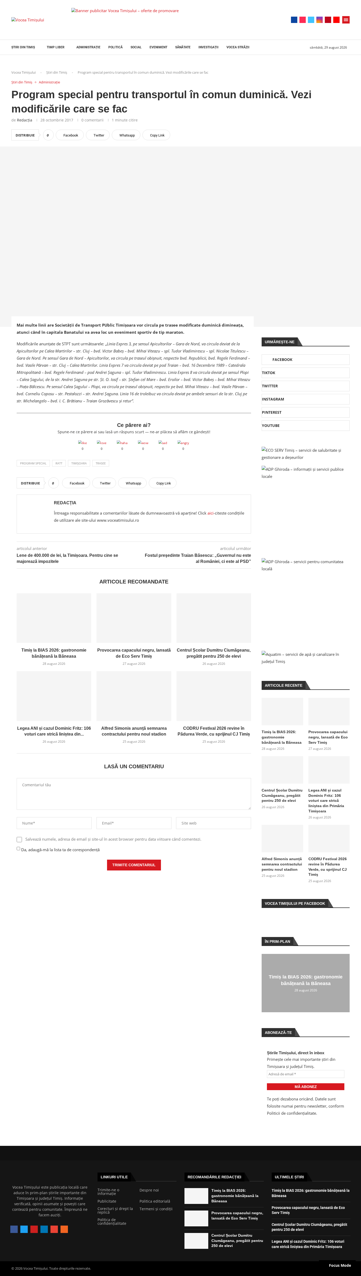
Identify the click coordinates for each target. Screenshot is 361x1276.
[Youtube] (336, 20)
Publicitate (107, 1201)
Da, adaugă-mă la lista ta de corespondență (60, 849)
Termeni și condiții (156, 1209)
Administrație (88, 47)
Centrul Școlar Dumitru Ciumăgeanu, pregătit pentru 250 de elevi (282, 795)
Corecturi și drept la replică (115, 1210)
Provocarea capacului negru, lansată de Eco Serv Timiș (328, 737)
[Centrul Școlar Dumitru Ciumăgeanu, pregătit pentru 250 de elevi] (214, 618)
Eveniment (158, 47)
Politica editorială (155, 1201)
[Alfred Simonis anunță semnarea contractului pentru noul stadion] (133, 696)
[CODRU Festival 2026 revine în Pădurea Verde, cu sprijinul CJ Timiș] (214, 696)
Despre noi (149, 1190)
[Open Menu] (346, 19)
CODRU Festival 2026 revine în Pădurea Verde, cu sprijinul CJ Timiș (327, 867)
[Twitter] (311, 20)
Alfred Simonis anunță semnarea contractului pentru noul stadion (282, 864)
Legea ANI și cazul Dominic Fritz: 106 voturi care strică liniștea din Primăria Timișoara (326, 800)
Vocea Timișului (23, 72)
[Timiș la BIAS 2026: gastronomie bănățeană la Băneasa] (54, 618)
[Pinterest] (328, 20)
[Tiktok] (302, 20)
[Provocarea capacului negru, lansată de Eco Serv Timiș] (133, 618)
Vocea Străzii (237, 47)
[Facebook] (294, 20)
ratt (58, 463)
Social (136, 47)
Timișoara (79, 463)
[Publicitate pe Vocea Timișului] (167, 20)
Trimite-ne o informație (108, 1191)
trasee (101, 463)
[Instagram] (319, 20)
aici (210, 513)
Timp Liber (55, 47)
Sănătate (183, 47)
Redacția (24, 120)
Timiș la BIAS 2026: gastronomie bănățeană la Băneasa (282, 737)
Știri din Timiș (23, 47)
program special (33, 463)
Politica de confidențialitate (112, 1221)
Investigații (208, 47)
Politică (115, 47)
